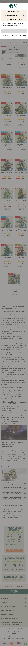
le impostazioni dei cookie (15, 23)
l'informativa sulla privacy (9, 25)
